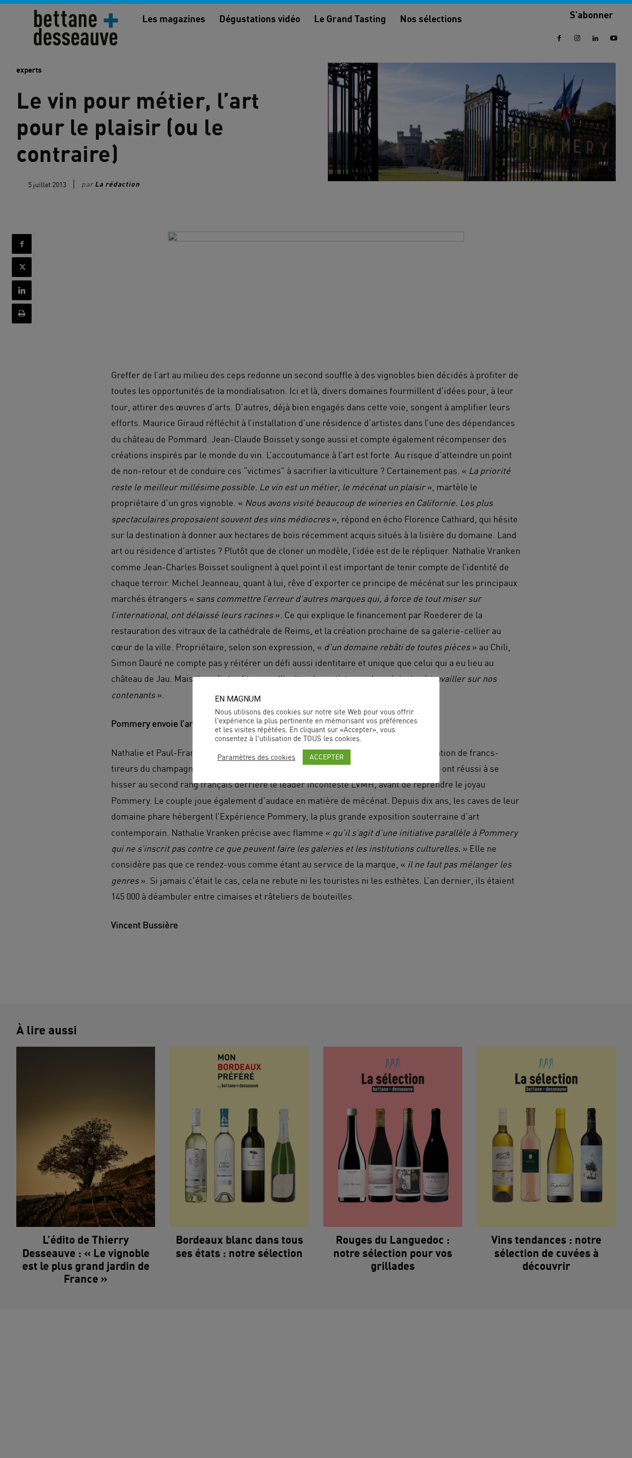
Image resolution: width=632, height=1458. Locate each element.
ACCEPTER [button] (327, 756)
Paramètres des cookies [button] (256, 757)
